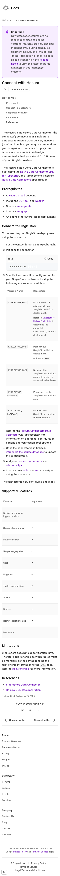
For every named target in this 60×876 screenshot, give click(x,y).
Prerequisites (13, 103)
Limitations (12, 117)
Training (6, 800)
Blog (4, 822)
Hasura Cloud (16, 195)
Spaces (6, 788)
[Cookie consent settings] (4, 872)
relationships (14, 465)
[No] (30, 710)
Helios (5, 20)
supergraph (24, 206)
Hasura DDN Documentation (23, 689)
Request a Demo (11, 747)
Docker (39, 200)
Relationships (20, 668)
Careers (6, 828)
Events (5, 794)
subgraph (22, 211)
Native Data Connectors (16, 179)
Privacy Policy (20, 851)
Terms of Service (40, 851)
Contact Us (8, 816)
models (22, 461)
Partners (6, 834)
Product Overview (11, 741)
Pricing (6, 753)
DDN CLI (24, 200)
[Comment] (38, 710)
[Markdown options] (5, 89)
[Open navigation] (52, 8)
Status (5, 765)
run (37, 470)
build (25, 470)
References (12, 122)
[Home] (11, 8)
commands (35, 461)
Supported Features (17, 112)
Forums (6, 781)
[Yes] (22, 710)
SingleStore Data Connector (23, 684)
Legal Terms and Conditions (30, 870)
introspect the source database (25, 451)
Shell (10, 259)
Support (6, 759)
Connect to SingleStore (18, 107)
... (13, 20)
